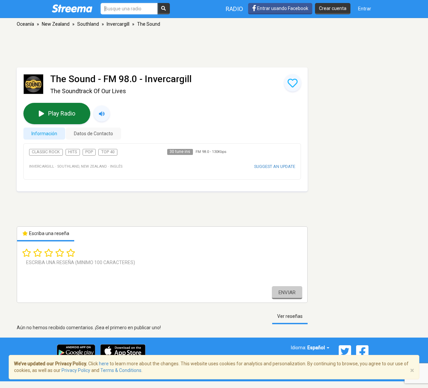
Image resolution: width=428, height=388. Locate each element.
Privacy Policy (76, 370)
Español (316, 347)
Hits (72, 152)
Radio (234, 8)
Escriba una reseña (48, 233)
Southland (88, 24)
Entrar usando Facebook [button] (282, 8)
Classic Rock (46, 152)
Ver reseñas (290, 316)
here (104, 363)
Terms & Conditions (120, 370)
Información (44, 133)
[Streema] (72, 8)
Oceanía (25, 24)
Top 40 (108, 152)
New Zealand (56, 24)
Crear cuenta (332, 8)
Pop (89, 152)
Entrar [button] (364, 8)
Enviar (287, 292)
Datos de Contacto (93, 133)
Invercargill (118, 24)
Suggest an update (274, 166)
